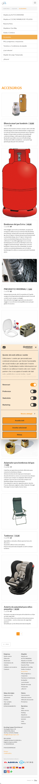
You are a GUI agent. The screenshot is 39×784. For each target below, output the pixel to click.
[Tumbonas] (19, 511)
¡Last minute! (7, 50)
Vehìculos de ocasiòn (27, 699)
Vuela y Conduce (9, 32)
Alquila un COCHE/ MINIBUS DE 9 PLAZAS (17, 19)
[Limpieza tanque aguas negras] (19, 328)
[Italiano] (5, 767)
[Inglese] (8, 767)
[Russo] (20, 767)
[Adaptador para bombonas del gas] (19, 440)
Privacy (6, 751)
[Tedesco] (17, 767)
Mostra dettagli (26, 414)
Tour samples (8, 702)
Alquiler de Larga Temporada (13, 55)
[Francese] (11, 767)
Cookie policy (7, 753)
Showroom (7, 660)
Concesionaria (25, 695)
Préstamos (24, 702)
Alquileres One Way (10, 28)
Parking (23, 712)
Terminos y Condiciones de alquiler (15, 46)
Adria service (25, 710)
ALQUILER (14, 8)
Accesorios (7, 37)
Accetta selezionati (19, 428)
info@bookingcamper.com (11, 734)
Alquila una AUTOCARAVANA (13, 15)
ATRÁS (7, 644)
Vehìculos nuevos (26, 697)
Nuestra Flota (8, 24)
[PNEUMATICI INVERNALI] (19, 270)
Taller (22, 708)
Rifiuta (19, 435)
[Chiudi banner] (36, 347)
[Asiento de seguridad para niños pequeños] (19, 577)
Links (22, 721)
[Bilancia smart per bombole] (19, 105)
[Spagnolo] (14, 767)
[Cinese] (23, 767)
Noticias (23, 723)
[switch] (33, 391)
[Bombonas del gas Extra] (19, 183)
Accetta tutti (19, 420)
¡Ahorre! (6, 59)
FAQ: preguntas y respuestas (13, 41)
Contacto (6, 669)
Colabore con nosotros (10, 667)
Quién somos (8, 656)
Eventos (6, 699)
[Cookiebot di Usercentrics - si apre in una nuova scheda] (24, 347)
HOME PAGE (6, 8)
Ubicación (7, 658)
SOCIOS (23, 719)
